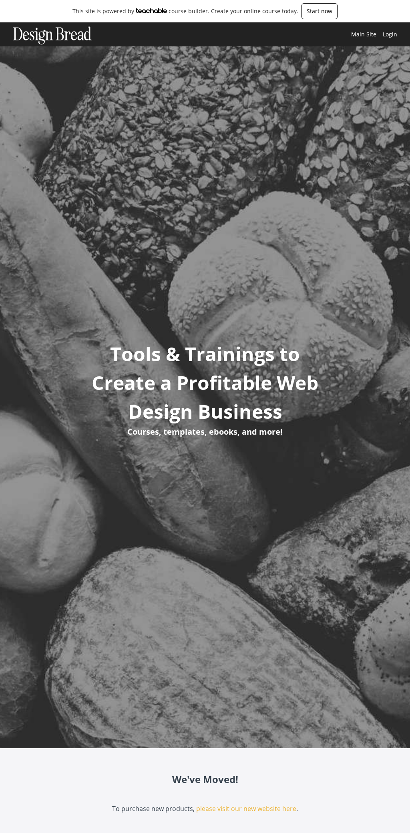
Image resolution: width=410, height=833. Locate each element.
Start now (319, 11)
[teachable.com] (151, 10)
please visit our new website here (246, 808)
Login (390, 34)
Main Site (363, 34)
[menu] (371, 34)
